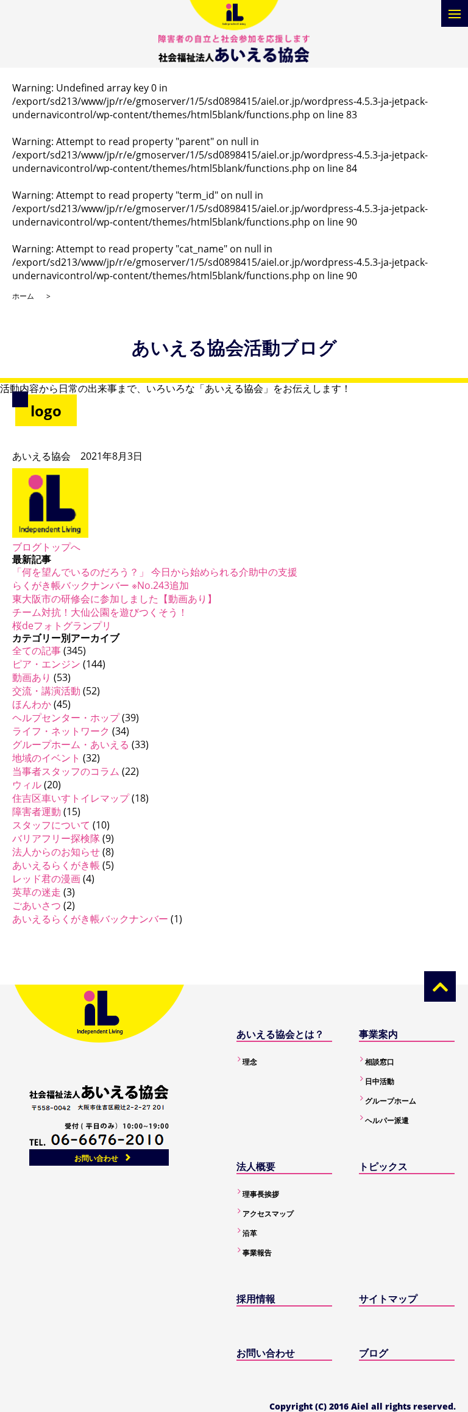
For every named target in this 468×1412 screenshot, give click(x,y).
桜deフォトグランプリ (62, 625)
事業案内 (378, 1034)
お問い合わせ (96, 1158)
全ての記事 (36, 650)
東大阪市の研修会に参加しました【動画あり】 (114, 598)
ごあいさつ (36, 905)
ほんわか (31, 704)
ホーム (23, 296)
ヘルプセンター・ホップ (65, 717)
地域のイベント (46, 758)
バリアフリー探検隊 (56, 838)
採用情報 (255, 1298)
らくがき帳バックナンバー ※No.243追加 (100, 585)
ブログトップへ (46, 547)
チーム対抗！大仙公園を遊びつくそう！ (100, 612)
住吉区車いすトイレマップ (70, 798)
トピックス (383, 1166)
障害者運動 (36, 811)
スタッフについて (51, 825)
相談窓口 (379, 1062)
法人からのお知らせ (56, 851)
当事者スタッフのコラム (65, 771)
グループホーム (390, 1101)
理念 (250, 1062)
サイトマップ (388, 1298)
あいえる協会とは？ (280, 1034)
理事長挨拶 (261, 1194)
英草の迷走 (36, 892)
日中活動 (379, 1081)
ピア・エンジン (46, 664)
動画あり (31, 677)
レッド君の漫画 (46, 878)
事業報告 (257, 1252)
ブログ (373, 1353)
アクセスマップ (268, 1213)
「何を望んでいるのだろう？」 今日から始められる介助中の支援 (154, 572)
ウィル (26, 784)
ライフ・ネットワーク (61, 731)
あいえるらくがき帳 (56, 865)
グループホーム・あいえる (70, 744)
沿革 (250, 1233)
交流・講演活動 (46, 690)
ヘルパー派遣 (387, 1120)
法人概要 (255, 1166)
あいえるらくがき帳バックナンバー (90, 918)
